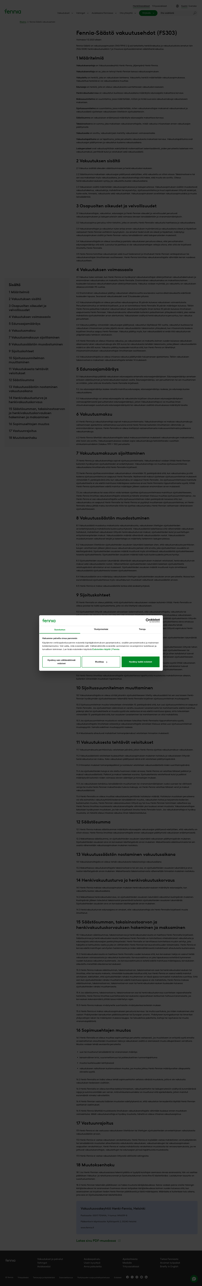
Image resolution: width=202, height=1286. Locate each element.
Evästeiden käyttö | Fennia (105, 649)
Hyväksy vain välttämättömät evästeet (61, 662)
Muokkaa (99, 662)
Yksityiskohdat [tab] (101, 629)
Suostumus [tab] (59, 629)
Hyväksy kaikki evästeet (140, 662)
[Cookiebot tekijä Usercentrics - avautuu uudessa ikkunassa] (148, 621)
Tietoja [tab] (142, 629)
